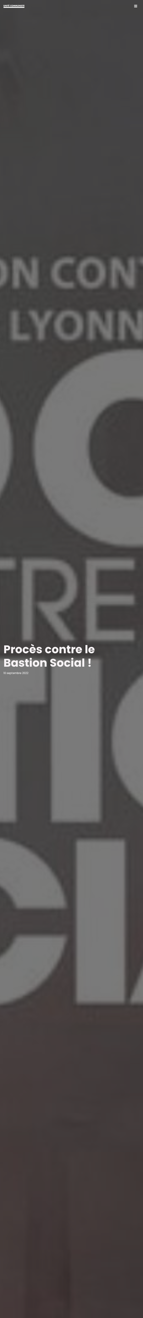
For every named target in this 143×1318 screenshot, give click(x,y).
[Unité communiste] (13, 6)
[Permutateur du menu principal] (136, 6)
